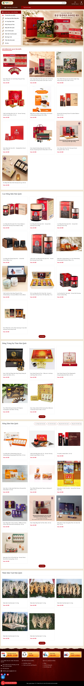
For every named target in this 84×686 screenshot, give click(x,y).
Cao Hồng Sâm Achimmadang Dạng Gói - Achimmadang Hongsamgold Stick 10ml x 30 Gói (14, 454)
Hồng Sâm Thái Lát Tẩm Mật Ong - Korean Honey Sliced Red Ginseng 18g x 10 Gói (14, 558)
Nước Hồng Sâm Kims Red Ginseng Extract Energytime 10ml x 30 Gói (67, 149)
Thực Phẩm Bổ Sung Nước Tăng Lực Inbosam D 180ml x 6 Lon (41, 489)
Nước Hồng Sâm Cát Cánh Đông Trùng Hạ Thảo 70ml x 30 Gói (14, 79)
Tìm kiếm (63, 2)
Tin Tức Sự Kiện (27, 7)
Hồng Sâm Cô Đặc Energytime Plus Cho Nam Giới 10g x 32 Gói (68, 523)
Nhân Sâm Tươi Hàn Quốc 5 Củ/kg (38, 603)
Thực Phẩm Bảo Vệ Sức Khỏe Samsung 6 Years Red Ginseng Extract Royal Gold (15, 328)
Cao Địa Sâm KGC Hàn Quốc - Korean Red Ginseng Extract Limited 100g (69, 294)
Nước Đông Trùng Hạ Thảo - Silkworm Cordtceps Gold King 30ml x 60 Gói (41, 374)
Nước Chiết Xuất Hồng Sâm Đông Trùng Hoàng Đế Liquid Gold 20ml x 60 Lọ (14, 374)
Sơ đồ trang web (47, 667)
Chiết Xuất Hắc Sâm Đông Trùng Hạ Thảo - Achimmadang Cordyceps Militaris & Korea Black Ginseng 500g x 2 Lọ (14, 294)
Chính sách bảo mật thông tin (30, 665)
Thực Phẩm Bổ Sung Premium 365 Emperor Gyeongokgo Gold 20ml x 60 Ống (13, 408)
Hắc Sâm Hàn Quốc (52, 423)
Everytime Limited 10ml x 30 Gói (64, 453)
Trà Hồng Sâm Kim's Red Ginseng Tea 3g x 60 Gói (14, 182)
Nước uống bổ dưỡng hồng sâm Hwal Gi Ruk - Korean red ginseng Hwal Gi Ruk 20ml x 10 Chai (41, 149)
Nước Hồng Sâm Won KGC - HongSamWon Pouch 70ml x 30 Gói (14, 149)
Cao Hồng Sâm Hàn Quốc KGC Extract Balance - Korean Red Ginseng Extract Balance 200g (14, 224)
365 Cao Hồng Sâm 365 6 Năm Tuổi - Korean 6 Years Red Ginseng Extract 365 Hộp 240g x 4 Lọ (41, 294)
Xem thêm (42, 336)
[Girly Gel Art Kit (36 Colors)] (15, 64)
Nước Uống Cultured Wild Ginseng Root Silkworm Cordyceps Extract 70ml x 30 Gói (41, 408)
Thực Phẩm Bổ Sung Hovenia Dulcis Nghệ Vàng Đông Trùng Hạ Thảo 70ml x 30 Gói (68, 79)
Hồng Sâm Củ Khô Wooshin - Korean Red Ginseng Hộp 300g (68, 489)
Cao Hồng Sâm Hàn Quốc (40, 423)
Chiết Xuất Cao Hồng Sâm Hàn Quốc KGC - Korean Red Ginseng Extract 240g (41, 259)
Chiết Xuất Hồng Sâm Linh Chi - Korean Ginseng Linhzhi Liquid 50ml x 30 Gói (14, 114)
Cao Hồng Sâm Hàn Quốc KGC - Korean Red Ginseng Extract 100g (40, 224)
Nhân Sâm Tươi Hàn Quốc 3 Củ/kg (38, 636)
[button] (82, 28)
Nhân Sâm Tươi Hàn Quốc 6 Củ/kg (65, 603)
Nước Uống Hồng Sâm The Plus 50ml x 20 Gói (40, 522)
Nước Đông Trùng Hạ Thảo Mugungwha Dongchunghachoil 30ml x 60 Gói (66, 374)
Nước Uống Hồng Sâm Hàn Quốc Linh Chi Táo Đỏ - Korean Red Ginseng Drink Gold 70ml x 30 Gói (41, 79)
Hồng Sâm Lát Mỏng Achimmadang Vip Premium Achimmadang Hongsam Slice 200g (41, 114)
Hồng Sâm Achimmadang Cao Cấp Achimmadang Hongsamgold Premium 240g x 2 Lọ (68, 259)
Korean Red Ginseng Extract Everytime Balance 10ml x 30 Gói (68, 114)
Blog (45, 663)
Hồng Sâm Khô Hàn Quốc (64, 423)
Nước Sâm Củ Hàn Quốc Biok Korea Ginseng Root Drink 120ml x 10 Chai (14, 489)
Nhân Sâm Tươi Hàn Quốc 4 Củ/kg (11, 603)
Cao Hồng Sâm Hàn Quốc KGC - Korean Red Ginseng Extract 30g (67, 224)
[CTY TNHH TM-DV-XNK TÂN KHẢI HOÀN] (7, 3)
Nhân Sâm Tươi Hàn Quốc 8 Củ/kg (11, 636)
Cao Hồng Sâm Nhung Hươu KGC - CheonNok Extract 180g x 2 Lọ (13, 259)
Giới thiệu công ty (27, 663)
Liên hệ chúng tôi (48, 665)
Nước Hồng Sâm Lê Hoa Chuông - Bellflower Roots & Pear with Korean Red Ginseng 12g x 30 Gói (14, 523)
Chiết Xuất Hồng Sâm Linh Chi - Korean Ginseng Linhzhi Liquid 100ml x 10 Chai (41, 454)
